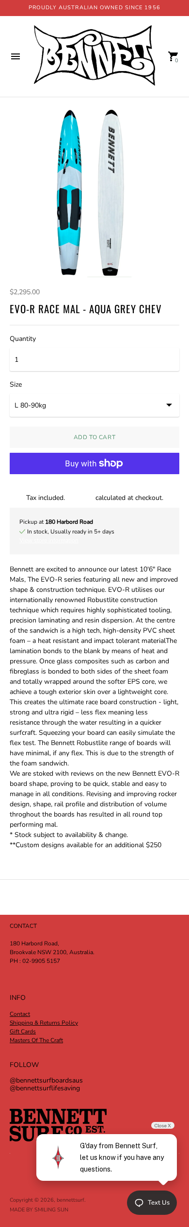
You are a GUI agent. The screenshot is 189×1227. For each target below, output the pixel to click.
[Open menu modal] (15, 56)
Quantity (23, 339)
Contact (20, 1014)
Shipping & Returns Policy (44, 1023)
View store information (49, 540)
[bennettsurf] (94, 56)
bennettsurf (70, 1200)
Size (16, 385)
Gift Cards (23, 1031)
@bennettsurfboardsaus (46, 1080)
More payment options (94, 488)
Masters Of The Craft (36, 1040)
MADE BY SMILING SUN (39, 1209)
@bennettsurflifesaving (45, 1088)
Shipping (80, 497)
